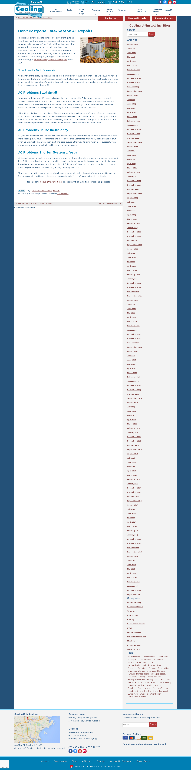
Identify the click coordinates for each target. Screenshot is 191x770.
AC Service (158, 660)
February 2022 (133, 275)
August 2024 (132, 147)
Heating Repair (153, 680)
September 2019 (134, 398)
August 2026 (132, 44)
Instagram (174, 2)
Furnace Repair (142, 674)
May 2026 (131, 57)
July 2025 (131, 100)
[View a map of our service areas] (37, 742)
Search (151, 34)
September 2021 (134, 296)
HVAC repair (150, 682)
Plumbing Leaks (144, 688)
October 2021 (133, 292)
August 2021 (132, 300)
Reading (147, 691)
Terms (6, 767)
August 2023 (132, 198)
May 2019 (131, 415)
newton (150, 685)
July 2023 (131, 202)
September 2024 (134, 142)
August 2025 (132, 95)
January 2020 (133, 381)
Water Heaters (133, 649)
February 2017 (133, 531)
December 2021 (134, 283)
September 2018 (134, 450)
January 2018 (132, 484)
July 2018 (131, 458)
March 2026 (132, 65)
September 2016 (134, 552)
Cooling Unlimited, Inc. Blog (149, 25)
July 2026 (131, 48)
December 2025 (134, 78)
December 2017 (134, 488)
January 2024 (133, 176)
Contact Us (110, 18)
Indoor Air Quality (135, 632)
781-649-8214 (94, 746)
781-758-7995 (76, 746)
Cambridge (142, 668)
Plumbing (131, 641)
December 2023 (134, 181)
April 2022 (131, 266)
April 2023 (131, 215)
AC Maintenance (148, 657)
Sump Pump (133, 694)
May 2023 (131, 211)
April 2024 (131, 164)
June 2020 (131, 360)
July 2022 (131, 253)
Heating (130, 620)
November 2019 (134, 390)
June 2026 (131, 53)
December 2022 (134, 232)
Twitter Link (21, 190)
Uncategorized (133, 645)
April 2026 (131, 61)
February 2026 (133, 70)
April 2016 (131, 573)
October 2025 (133, 87)
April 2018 (131, 471)
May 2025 (131, 108)
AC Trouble (133, 662)
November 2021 (134, 287)
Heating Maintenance (136, 680)
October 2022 (133, 240)
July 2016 (131, 560)
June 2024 (131, 155)
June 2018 (131, 462)
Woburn (142, 697)
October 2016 (133, 548)
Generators (132, 611)
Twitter (165, 2)
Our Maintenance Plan (136, 637)
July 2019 (131, 407)
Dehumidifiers (163, 668)
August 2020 (132, 351)
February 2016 (133, 582)
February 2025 (133, 121)
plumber (158, 685)
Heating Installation (155, 677)
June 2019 (131, 411)
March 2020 (132, 373)
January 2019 (132, 432)
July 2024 (131, 151)
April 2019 (131, 420)
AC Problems (162, 657)
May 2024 (131, 159)
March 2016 (132, 578)
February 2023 (133, 223)
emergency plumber (137, 671)
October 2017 (133, 496)
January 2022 (133, 279)
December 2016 (134, 539)
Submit (153, 724)
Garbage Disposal (158, 674)
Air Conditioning (63, 194)
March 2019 (132, 424)
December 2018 (134, 437)
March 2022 (132, 270)
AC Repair (132, 660)
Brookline (132, 668)
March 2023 (132, 219)
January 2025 (132, 125)
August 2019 (132, 403)
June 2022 (131, 257)
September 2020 (134, 347)
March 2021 (132, 321)
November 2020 (134, 339)
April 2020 (131, 368)
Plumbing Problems (161, 688)
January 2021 (132, 330)
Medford (141, 685)
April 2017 (131, 522)
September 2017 (134, 501)
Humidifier (132, 682)
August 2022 (132, 249)
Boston (56, 190)
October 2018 (133, 445)
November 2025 (134, 83)
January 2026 (133, 74)
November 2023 (134, 185)
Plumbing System (135, 691)
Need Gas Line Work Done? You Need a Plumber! (35, 18)
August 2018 (132, 454)
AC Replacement (145, 660)
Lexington (132, 685)
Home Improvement (136, 624)
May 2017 (131, 518)
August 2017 (132, 505)
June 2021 (131, 309)
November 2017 (134, 492)
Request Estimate (137, 18)
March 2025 (132, 117)
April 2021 (131, 317)
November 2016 (134, 543)
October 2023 (133, 189)
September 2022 (134, 245)
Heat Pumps (132, 615)
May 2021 (131, 313)
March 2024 (132, 168)
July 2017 (131, 509)
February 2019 (133, 428)
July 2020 (131, 356)
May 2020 (131, 364)
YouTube (170, 2)
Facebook (160, 2)
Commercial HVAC (135, 607)
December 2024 (134, 129)
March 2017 (132, 526)
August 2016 (132, 556)
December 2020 (134, 334)
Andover (151, 665)
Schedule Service (164, 18)
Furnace (131, 674)
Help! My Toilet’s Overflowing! (108, 203)
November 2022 (134, 236)
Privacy (2, 767)
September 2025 (134, 91)
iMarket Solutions (81, 766)
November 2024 (134, 134)
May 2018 (131, 467)
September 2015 (134, 595)
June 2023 (131, 206)
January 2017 (132, 535)
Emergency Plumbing (156, 671)
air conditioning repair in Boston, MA (50, 60)
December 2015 (134, 590)
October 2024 (133, 138)
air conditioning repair (42, 190)
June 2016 (131, 565)
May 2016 (131, 569)
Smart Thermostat (160, 691)
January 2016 (132, 586)
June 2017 (131, 514)
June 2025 (131, 104)
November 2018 (134, 441)
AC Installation (134, 657)
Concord (152, 668)
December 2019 (134, 385)
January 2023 (132, 228)
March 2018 (132, 475)
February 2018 (133, 479)
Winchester (133, 697)
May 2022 (131, 262)
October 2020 (133, 343)
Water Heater (155, 694)
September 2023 (134, 193)
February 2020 (133, 377)
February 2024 (133, 172)
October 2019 (133, 394)
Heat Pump (165, 680)
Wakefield (144, 694)
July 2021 (131, 304)
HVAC (129, 628)
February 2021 (133, 326)
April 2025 (131, 112)
